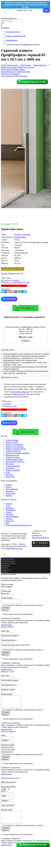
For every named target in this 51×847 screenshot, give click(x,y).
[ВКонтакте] (5, 291)
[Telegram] (12, 291)
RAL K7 (4, 274)
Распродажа (10, 493)
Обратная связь (7, 559)
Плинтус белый (12, 440)
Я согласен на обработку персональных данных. (24, 605)
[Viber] (15, 291)
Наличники (10, 477)
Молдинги (10, 464)
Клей (8, 472)
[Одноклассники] (9, 291)
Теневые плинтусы (13, 451)
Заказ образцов (12, 489)
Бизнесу (9, 485)
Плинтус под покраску (15, 447)
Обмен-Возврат (12, 517)
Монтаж (9, 495)
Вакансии (10, 521)
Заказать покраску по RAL (12, 269)
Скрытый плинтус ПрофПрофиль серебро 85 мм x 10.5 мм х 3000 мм (25, 328)
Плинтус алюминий (22, 234)
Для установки (7, 76)
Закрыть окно (6, 625)
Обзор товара (6, 69)
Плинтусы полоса (13, 457)
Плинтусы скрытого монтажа (18, 453)
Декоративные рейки (14, 459)
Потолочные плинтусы (15, 462)
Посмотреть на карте (14, 548)
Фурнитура (10, 468)
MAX (46, 10)
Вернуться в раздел (9, 67)
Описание (5, 74)
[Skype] (25, 291)
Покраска (9, 491)
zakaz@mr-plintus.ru (9, 18)
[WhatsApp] (19, 291)
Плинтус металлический (16, 449)
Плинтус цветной (13, 470)
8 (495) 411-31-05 (19, 394)
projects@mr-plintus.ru (20, 392)
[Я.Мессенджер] (2, 291)
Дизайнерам (11, 510)
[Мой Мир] (22, 291)
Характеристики (8, 72)
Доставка (9, 514)
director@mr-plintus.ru (40, 538)
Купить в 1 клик (23, 282)
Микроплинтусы (12, 455)
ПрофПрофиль (20, 237)
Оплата (9, 512)
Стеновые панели (13, 466)
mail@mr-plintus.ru (8, 563)
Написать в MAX (9, 299)
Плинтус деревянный (14, 444)
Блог (7, 523)
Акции (8, 487)
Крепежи (9, 474)
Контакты (10, 508)
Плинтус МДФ (12, 442)
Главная (9, 504)
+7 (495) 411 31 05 (8, 561)
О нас (8, 506)
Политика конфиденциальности (19, 525)
